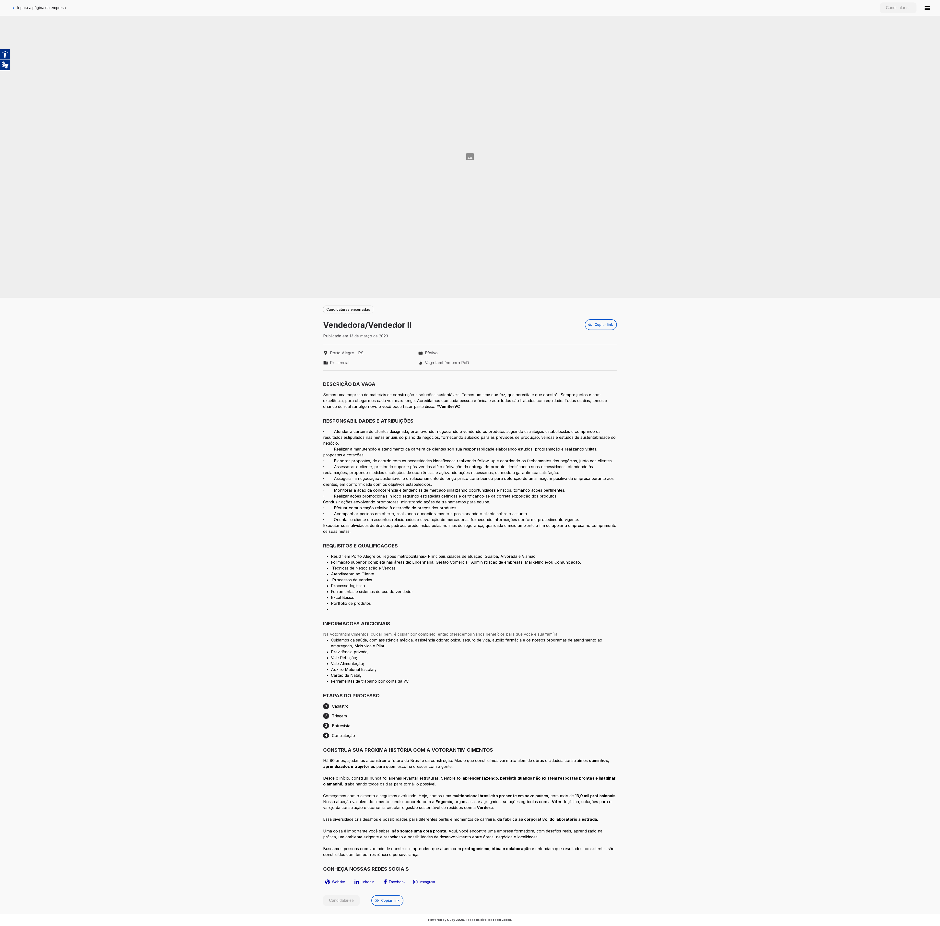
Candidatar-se (898, 8)
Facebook (397, 882)
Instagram (427, 882)
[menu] (927, 7)
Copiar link (604, 324)
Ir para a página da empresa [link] (41, 8)
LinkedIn (367, 882)
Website (338, 882)
